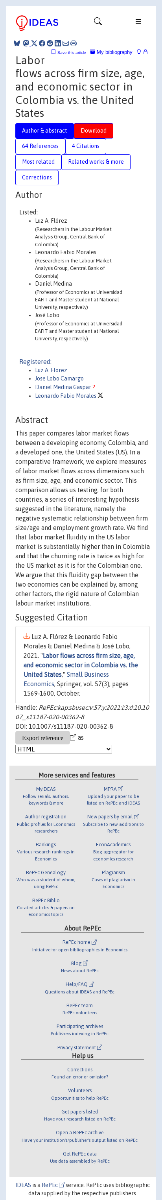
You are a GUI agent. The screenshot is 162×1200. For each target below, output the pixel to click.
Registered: (35, 361)
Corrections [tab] (37, 177)
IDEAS (23, 1185)
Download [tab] (94, 130)
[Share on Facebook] (42, 43)
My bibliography (114, 52)
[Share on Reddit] (50, 43)
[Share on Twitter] (34, 43)
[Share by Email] (66, 43)
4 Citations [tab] (85, 146)
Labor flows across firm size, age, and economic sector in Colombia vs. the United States (81, 665)
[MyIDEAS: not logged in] (141, 52)
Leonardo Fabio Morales (66, 396)
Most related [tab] (38, 162)
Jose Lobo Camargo (59, 378)
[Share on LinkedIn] (58, 43)
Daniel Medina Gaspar (63, 387)
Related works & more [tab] (96, 162)
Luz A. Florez (51, 370)
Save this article (71, 52)
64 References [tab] (40, 146)
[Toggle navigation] (98, 23)
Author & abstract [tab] (44, 130)
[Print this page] (73, 43)
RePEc (50, 1185)
